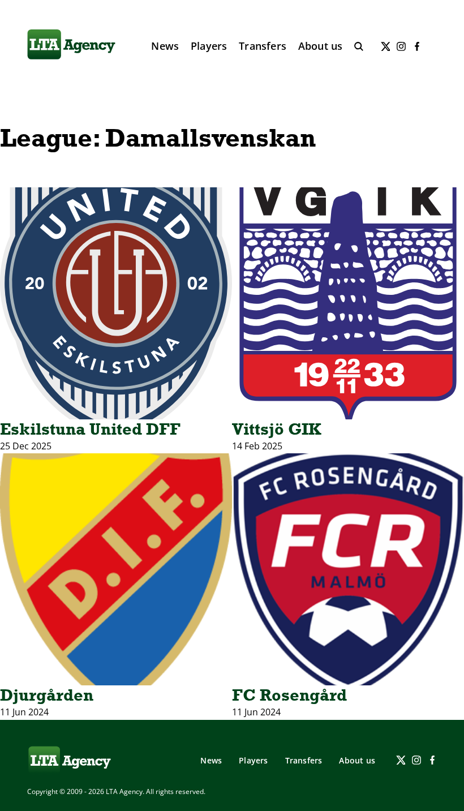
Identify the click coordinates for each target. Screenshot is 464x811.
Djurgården (46, 695)
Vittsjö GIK (276, 429)
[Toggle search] (358, 46)
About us (320, 46)
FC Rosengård (289, 695)
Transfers (262, 46)
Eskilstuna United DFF (90, 429)
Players (209, 46)
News (165, 46)
